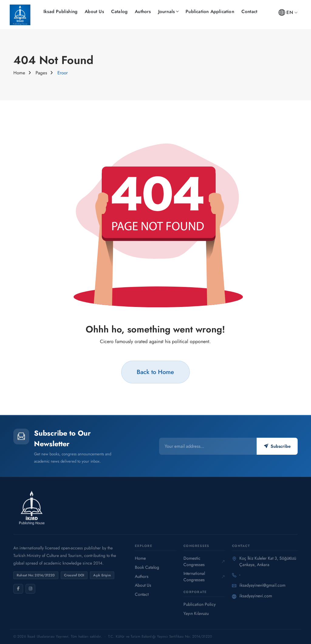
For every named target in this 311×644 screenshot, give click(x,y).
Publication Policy (199, 604)
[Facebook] (18, 589)
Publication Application (210, 11)
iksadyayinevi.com (255, 596)
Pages (41, 72)
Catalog (119, 11)
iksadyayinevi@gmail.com (262, 585)
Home (19, 72)
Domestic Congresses (194, 561)
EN (289, 12)
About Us (94, 11)
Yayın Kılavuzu (196, 613)
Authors (143, 11)
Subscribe (281, 446)
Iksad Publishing (60, 11)
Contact (249, 11)
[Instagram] (30, 589)
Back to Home (155, 371)
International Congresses (194, 576)
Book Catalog (147, 567)
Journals (166, 11)
